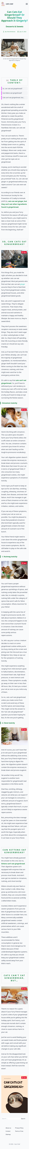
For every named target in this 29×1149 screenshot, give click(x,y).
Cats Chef (9, 4)
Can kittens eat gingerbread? (12, 93)
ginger (22, 284)
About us (8, 1128)
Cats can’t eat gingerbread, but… (13, 97)
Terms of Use (19, 1131)
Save (25, 252)
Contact (8, 1131)
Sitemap (8, 1134)
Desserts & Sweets (14, 26)
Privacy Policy (19, 1128)
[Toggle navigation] (27, 4)
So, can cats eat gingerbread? (12, 88)
